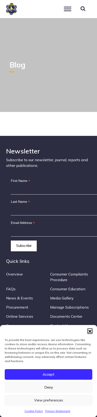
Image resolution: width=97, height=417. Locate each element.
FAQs (11, 289)
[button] (90, 331)
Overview (14, 274)
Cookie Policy (33, 411)
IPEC (22, 8)
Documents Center (66, 316)
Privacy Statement (57, 411)
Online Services (19, 316)
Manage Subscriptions (69, 307)
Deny (48, 387)
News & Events (19, 298)
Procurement (17, 307)
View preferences (48, 400)
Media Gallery (62, 298)
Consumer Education (67, 289)
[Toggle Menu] (67, 9)
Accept (48, 374)
